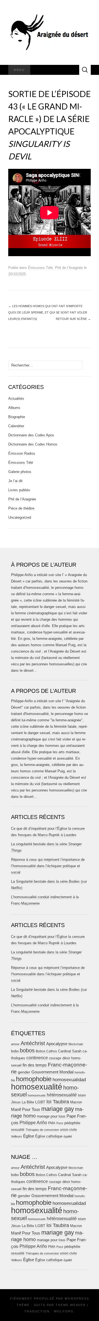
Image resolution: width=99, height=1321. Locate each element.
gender (24, 1072)
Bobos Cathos (46, 1051)
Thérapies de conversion (42, 1129)
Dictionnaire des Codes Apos (31, 435)
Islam (82, 1095)
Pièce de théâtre (21, 508)
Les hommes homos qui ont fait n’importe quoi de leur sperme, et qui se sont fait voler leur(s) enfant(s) (47, 312)
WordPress (77, 1298)
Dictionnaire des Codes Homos (32, 444)
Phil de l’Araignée (69, 268)
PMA (51, 1123)
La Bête (28, 1102)
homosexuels (37, 1095)
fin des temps (35, 1065)
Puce (59, 1123)
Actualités (16, 398)
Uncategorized (19, 517)
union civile (68, 1129)
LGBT (40, 1102)
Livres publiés (19, 490)
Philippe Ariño (33, 1122)
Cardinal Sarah (69, 1051)
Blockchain (75, 1044)
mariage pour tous (51, 1116)
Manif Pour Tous (25, 1109)
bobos (27, 1050)
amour (15, 1044)
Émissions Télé (40, 268)
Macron (76, 1102)
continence (37, 1057)
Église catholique (48, 1136)
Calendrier (16, 426)
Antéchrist (33, 1043)
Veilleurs (16, 1136)
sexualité (17, 1130)
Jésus (16, 1102)
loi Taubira (57, 1101)
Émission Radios (21, 453)
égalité (68, 1136)
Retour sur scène (73, 318)
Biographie (16, 417)
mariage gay (57, 1108)
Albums (14, 408)
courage (55, 1058)
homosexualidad (69, 1079)
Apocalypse (56, 1043)
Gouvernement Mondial (52, 1072)
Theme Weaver (71, 1305)
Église (28, 1136)
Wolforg (64, 1311)
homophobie (33, 1079)
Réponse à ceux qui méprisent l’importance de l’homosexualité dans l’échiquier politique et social (48, 865)
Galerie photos (19, 472)
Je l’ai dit (15, 481)
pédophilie (72, 1123)
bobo (15, 1051)
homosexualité (36, 1086)
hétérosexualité (62, 1094)
